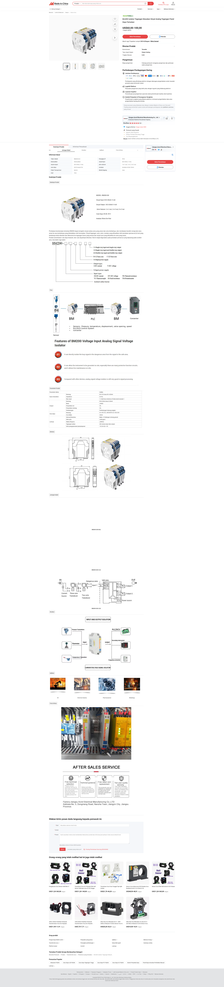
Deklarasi (87, 972)
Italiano (102, 974)
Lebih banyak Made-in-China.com (121, 972)
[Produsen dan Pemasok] (58, 3)
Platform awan (53, 946)
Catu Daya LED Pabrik (69, 962)
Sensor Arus (73, 12)
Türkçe (144, 974)
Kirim (62, 849)
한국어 (124, 974)
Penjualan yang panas (86, 940)
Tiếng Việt (150, 974)
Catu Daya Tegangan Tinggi (86, 962)
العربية (119, 974)
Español (75, 974)
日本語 (129, 974)
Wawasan (145, 972)
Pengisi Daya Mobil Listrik (56, 940)
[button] (137, 150)
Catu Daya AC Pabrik (118, 962)
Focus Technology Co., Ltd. (107, 977)
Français (88, 974)
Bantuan (150, 9)
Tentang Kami (80, 972)
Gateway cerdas (148, 943)
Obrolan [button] (163, 36)
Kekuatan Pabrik (54, 962)
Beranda (51, 12)
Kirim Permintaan (135, 36)
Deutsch (107, 974)
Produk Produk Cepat (136, 972)
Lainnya (114, 946)
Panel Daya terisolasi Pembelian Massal (153, 962)
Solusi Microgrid (116, 943)
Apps (158, 9)
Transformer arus (53, 943)
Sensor (67, 12)
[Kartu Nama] (172, 154)
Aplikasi (114, 940)
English (69, 974)
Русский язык (95, 974)
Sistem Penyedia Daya (133, 962)
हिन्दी (134, 974)
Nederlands (114, 974)
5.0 (153, 149)
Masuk (173, 4)
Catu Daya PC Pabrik (103, 962)
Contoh (82, 946)
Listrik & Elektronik (59, 12)
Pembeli (139, 9)
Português (81, 974)
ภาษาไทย (139, 974)
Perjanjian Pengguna (96, 972)
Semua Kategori (55, 9)
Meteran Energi (148, 940)
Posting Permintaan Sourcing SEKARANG (96, 849)
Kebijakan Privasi (107, 972)
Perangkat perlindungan (87, 943)
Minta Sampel (154, 41)
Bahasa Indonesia (159, 974)
